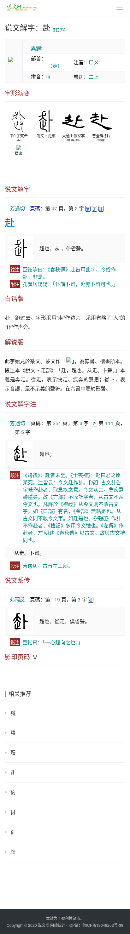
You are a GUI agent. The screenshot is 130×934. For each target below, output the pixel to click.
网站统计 (57, 925)
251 (57, 423)
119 (55, 599)
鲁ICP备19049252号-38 (102, 925)
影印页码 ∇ (21, 656)
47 (54, 208)
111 (109, 423)
